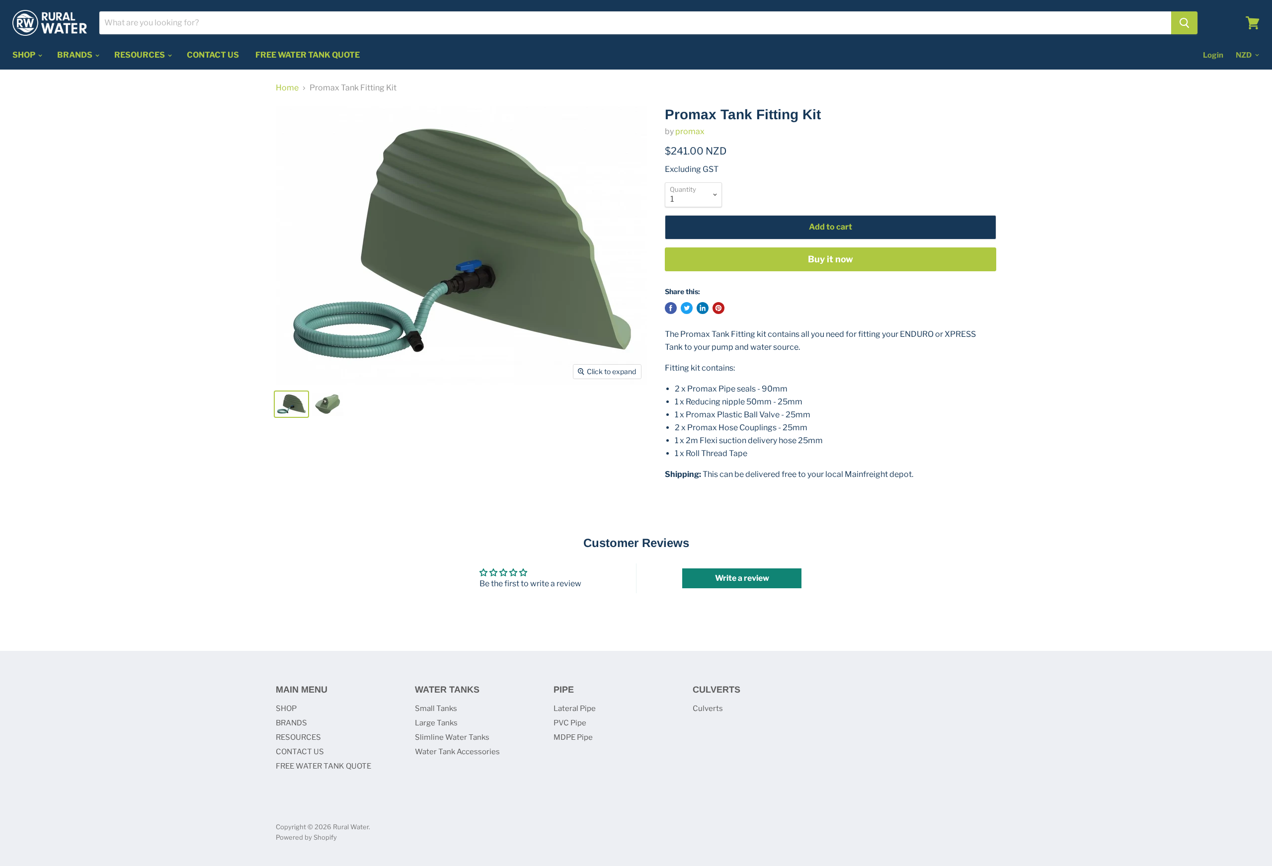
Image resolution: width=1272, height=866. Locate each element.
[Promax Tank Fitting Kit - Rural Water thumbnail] (291, 404)
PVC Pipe (570, 722)
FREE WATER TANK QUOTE (307, 55)
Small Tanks (436, 708)
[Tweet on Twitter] (687, 308)
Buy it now (830, 259)
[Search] (1184, 22)
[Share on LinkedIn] (703, 308)
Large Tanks (436, 722)
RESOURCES (140, 55)
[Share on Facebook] (671, 308)
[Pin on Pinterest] (718, 308)
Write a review (742, 578)
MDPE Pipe (573, 737)
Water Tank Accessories (457, 751)
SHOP (24, 55)
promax (690, 131)
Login (1213, 55)
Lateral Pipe (575, 708)
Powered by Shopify (306, 837)
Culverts (708, 708)
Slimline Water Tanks (452, 737)
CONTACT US (213, 55)
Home (287, 87)
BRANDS (75, 55)
